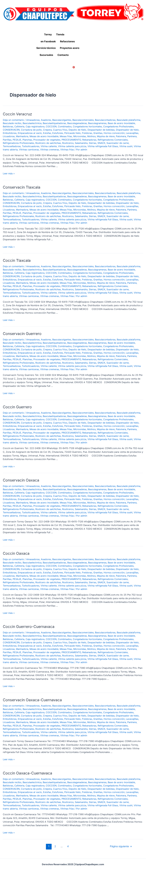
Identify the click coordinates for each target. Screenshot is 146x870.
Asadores (46, 119)
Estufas (47, 133)
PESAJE (17, 139)
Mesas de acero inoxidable (44, 136)
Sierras (92, 143)
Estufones (57, 133)
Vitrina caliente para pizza (72, 146)
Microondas (79, 136)
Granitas (97, 133)
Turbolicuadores (30, 146)
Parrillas (7, 139)
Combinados (65, 126)
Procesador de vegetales (46, 139)
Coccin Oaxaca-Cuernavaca (27, 773)
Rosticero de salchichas (48, 143)
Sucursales (46, 55)
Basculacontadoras (105, 119)
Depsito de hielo (77, 129)
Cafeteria (19, 126)
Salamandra (81, 143)
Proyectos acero (69, 48)
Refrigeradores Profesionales (18, 143)
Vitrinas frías (67, 149)
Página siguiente (121, 846)
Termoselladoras (12, 146)
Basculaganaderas (77, 123)
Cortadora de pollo (31, 129)
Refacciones (67, 41)
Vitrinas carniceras (29, 149)
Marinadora (22, 136)
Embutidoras (10, 133)
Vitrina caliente (49, 146)
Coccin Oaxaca (16, 553)
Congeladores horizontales (87, 126)
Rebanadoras (89, 139)
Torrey (48, 34)
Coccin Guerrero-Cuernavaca (28, 626)
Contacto (63, 55)
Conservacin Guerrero (22, 333)
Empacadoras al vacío (30, 133)
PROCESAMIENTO (71, 139)
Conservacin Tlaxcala (21, 187)
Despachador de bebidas (101, 129)
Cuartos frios (60, 129)
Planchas (27, 139)
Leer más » (9, 173)
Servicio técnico (46, 48)
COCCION (51, 126)
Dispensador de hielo (127, 129)
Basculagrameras (97, 123)
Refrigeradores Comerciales (113, 139)
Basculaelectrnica (32, 123)
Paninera (132, 136)
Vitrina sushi (125, 146)
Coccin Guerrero (17, 407)
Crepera (47, 129)
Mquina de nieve (106, 136)
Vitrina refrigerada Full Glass (103, 146)
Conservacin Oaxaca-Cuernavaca (32, 700)
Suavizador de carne (118, 143)
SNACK (101, 143)
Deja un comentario (13, 119)
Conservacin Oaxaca (21, 480)
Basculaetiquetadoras (54, 123)
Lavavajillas (132, 133)
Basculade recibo (12, 123)
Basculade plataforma (128, 119)
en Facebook (48, 41)
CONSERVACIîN (11, 129)
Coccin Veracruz (17, 114)
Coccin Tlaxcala (17, 260)
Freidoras (87, 133)
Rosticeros (68, 143)
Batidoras (8, 126)
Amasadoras (33, 119)
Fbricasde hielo (72, 133)
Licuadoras (9, 136)
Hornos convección (114, 133)
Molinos (91, 136)
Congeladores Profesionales (118, 126)
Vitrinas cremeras (49, 149)
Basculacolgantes (61, 119)
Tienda (60, 34)
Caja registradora (35, 126)
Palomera (121, 136)
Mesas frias (66, 136)
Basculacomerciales (83, 119)
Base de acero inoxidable (121, 123)
